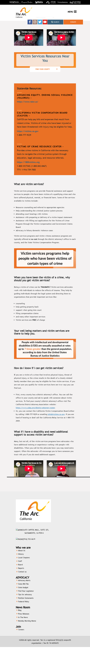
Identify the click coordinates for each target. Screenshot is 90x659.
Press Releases (23, 614)
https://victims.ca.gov (27, 131)
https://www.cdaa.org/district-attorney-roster (35, 408)
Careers (21, 630)
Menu (70, 11)
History (21, 554)
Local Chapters (24, 558)
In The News (23, 617)
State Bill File (23, 584)
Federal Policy (23, 602)
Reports (21, 568)
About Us (21, 550)
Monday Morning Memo (27, 621)
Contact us (22, 572)
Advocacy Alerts (24, 580)
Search (56, 22)
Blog (19, 610)
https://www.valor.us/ (27, 101)
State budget (23, 587)
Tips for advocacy (25, 594)
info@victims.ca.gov (56, 414)
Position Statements (26, 598)
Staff (20, 561)
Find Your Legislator (26, 591)
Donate (73, 22)
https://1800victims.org (28, 162)
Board (20, 565)
